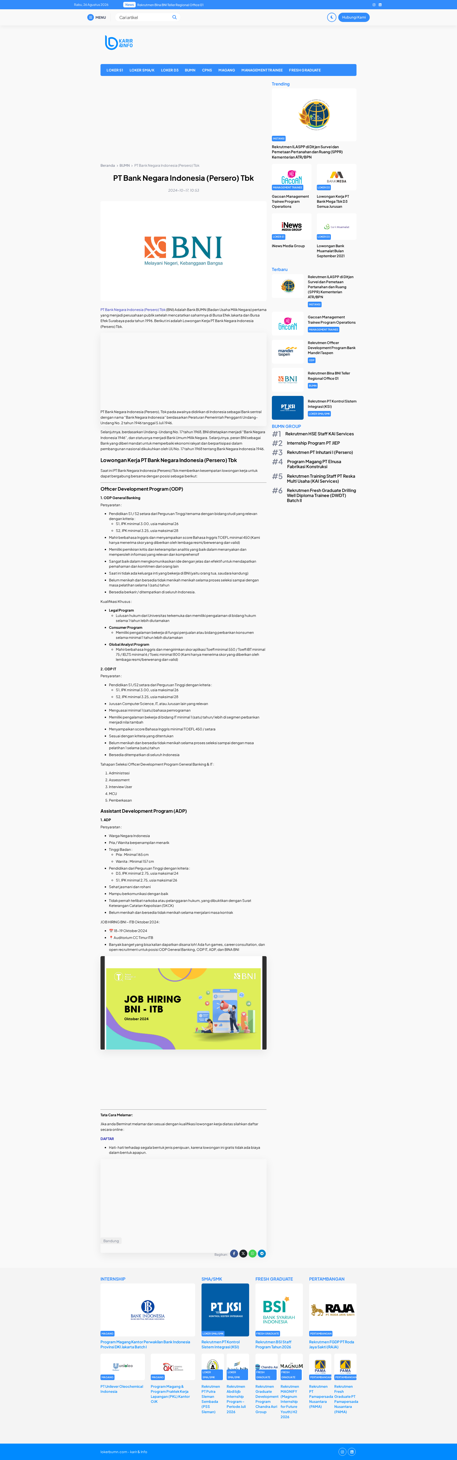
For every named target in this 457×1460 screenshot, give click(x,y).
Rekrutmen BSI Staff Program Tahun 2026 (273, 1344)
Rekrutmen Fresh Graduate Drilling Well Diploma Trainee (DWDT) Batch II (321, 495)
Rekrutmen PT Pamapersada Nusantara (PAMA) (321, 1396)
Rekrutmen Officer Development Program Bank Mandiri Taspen (331, 347)
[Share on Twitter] (243, 1254)
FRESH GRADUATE (305, 70)
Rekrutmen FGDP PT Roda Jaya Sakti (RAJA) (331, 1344)
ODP (311, 360)
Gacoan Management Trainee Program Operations (290, 201)
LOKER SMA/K (142, 70)
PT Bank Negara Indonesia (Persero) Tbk (133, 309)
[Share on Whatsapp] (253, 1254)
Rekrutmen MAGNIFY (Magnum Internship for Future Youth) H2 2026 (290, 1401)
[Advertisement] (183, 120)
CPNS (207, 70)
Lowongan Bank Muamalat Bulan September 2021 (331, 250)
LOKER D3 (170, 70)
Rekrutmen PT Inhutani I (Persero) (320, 452)
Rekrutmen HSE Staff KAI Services (319, 433)
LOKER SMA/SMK (319, 413)
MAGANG (226, 70)
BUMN (190, 70)
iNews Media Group (288, 245)
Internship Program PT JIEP (313, 443)
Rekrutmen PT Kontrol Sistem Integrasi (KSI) (170, 5)
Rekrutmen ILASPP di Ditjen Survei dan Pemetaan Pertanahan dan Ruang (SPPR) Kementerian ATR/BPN (307, 151)
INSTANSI (279, 138)
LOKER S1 (115, 70)
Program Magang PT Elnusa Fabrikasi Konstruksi (314, 464)
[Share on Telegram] (262, 1254)
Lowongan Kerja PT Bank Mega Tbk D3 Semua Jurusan (333, 201)
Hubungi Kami (354, 17)
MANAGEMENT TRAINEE (262, 70)
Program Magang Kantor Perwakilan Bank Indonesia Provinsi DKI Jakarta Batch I (145, 1344)
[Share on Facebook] (234, 1254)
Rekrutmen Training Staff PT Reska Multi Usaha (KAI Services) (321, 478)
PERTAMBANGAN (321, 1333)
